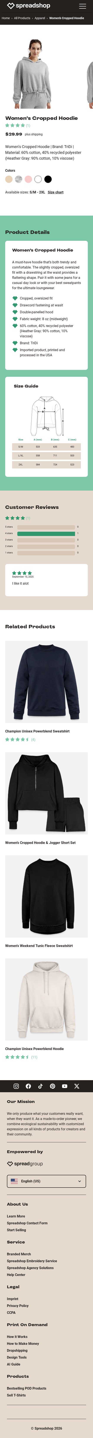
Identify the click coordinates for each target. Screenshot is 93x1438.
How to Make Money (23, 1344)
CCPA (11, 1313)
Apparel (40, 18)
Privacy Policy (18, 1306)
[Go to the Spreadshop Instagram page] (16, 1086)
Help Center (16, 1275)
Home (6, 18)
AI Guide (13, 1364)
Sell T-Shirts (16, 1395)
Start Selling (16, 1230)
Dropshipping (17, 1350)
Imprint (12, 1299)
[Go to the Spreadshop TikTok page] (40, 1086)
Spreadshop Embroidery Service (32, 1261)
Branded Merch (19, 1254)
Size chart (55, 192)
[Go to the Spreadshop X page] (77, 1086)
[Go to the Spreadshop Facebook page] (28, 1086)
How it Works (17, 1337)
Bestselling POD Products (26, 1388)
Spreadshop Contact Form (27, 1223)
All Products (22, 18)
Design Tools (17, 1357)
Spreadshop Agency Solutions (30, 1268)
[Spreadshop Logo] (28, 6)
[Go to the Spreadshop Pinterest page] (52, 1086)
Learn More (16, 1216)
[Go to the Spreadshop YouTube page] (65, 1086)
